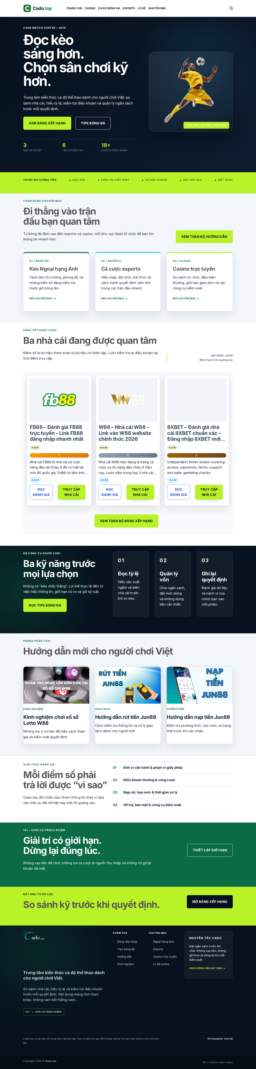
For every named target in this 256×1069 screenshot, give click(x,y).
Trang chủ (74, 8)
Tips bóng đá (126, 949)
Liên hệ (228, 1038)
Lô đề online (161, 964)
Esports (129, 8)
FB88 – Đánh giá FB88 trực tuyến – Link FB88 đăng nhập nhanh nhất (56, 433)
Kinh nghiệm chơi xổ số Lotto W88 (51, 720)
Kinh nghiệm (125, 964)
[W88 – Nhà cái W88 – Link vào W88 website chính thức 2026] (128, 399)
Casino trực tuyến (165, 956)
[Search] (231, 8)
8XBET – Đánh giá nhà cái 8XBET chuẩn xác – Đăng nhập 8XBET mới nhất (194, 436)
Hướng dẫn (124, 956)
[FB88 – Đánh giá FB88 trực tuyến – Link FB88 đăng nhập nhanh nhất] (59, 399)
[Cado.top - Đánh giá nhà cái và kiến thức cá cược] (42, 8)
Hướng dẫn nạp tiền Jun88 (198, 717)
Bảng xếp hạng (127, 941)
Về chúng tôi (214, 1038)
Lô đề (142, 8)
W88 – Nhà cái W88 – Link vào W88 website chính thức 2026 (125, 433)
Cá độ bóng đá (109, 8)
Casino (90, 8)
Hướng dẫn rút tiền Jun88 (125, 717)
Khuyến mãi (157, 8)
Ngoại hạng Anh (163, 941)
